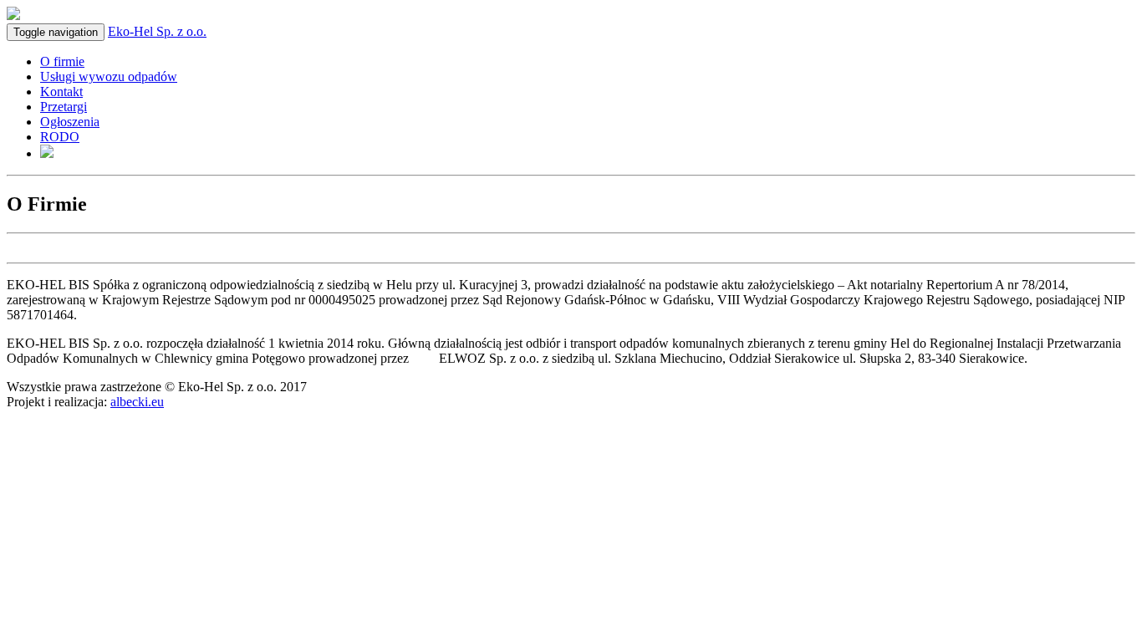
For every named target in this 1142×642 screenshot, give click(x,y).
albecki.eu (137, 402)
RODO (59, 137)
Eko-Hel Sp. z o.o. (157, 31)
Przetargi (63, 106)
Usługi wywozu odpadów (108, 76)
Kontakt (61, 91)
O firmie (62, 61)
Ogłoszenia (69, 122)
